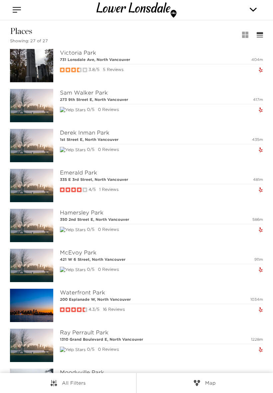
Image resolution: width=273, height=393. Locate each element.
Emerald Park (78, 173)
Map (210, 383)
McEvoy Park (78, 252)
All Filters (74, 383)
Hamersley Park (82, 212)
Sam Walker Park (84, 93)
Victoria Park (78, 53)
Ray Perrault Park (84, 332)
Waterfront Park (82, 292)
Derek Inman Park (85, 133)
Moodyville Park (82, 372)
